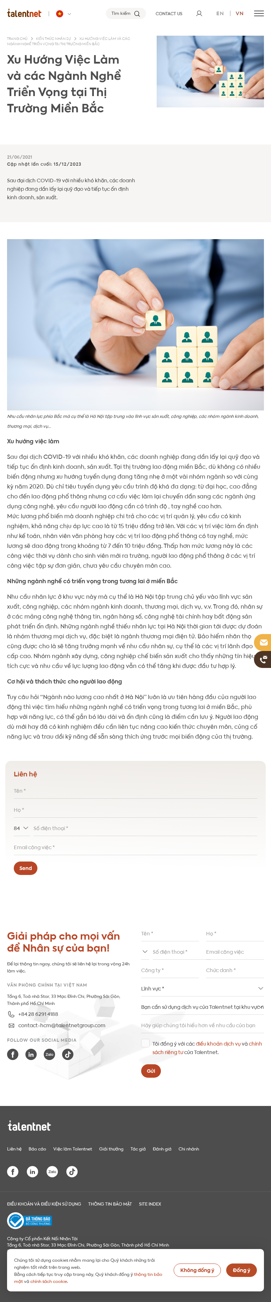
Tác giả (138, 1148)
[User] (199, 13)
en (220, 12)
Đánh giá (162, 1148)
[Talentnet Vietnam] (24, 12)
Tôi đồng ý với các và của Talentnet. (207, 1047)
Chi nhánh (189, 1148)
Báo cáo (37, 1148)
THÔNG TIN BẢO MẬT (110, 1203)
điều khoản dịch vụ (218, 1043)
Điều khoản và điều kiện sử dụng (44, 1203)
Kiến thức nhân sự (53, 39)
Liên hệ (14, 1148)
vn (240, 12)
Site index (150, 1203)
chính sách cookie (48, 1281)
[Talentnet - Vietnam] (64, 13)
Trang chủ (17, 39)
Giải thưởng (111, 1148)
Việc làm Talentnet (72, 1148)
